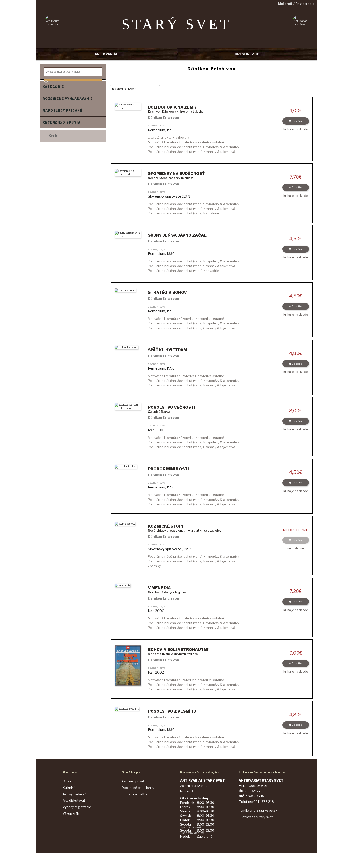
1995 (171, 130)
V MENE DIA (159, 588)
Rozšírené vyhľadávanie (68, 99)
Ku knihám (70, 788)
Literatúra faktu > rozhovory (168, 137)
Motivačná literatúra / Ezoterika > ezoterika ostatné (186, 142)
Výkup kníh (71, 813)
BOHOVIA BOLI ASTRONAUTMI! (179, 649)
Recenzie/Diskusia (61, 122)
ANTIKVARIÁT (106, 54)
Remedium (156, 130)
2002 (159, 672)
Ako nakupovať (133, 781)
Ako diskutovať (74, 800)
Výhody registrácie (77, 807)
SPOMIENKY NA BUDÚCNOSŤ (176, 173)
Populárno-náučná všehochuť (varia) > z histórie (183, 213)
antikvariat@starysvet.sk (258, 810)
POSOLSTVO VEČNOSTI (171, 407)
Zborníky (154, 566)
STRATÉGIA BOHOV (167, 292)
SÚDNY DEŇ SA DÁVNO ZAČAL (177, 235)
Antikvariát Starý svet (256, 817)
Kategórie (53, 87)
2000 (159, 611)
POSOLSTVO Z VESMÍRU (172, 711)
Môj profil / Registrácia (296, 4)
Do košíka (297, 121)
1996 (171, 254)
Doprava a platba (134, 794)
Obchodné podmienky (138, 788)
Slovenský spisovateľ (165, 196)
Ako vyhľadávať (74, 794)
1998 (159, 430)
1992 (187, 549)
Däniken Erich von (163, 118)
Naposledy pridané (62, 110)
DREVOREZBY (247, 54)
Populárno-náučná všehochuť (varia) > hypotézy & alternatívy (193, 147)
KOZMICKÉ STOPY (166, 526)
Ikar (151, 430)
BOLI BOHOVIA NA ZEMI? (172, 107)
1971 (186, 196)
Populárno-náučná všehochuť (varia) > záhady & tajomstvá (191, 152)
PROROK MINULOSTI (168, 469)
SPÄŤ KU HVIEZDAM (167, 350)
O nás (67, 781)
